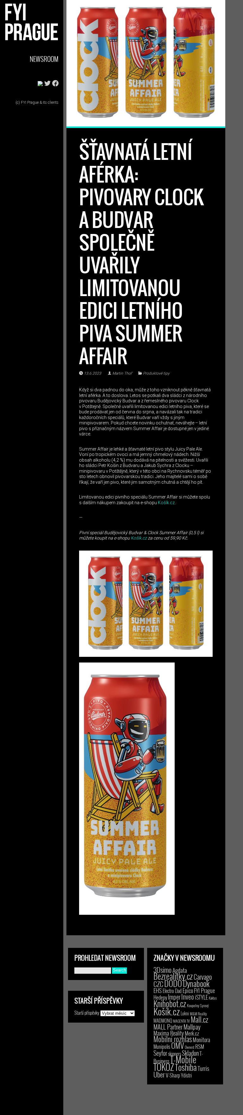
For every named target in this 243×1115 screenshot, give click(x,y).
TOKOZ (163, 1066)
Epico (188, 990)
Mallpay (192, 1026)
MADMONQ (162, 1020)
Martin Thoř (122, 373)
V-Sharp (173, 1075)
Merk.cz (192, 1033)
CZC (158, 984)
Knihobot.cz (169, 1003)
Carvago (203, 977)
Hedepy (160, 997)
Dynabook (196, 983)
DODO (173, 983)
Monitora (201, 1039)
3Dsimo (162, 970)
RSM (199, 1046)
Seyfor (160, 1053)
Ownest (189, 1047)
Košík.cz (166, 502)
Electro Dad (172, 991)
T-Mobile (183, 1059)
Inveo (187, 996)
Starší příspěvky (86, 1012)
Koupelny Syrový (198, 1005)
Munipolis (161, 1046)
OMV (177, 1045)
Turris (203, 1068)
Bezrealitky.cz (173, 976)
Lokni (185, 1013)
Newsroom (44, 59)
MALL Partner (168, 1026)
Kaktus (213, 998)
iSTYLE (201, 997)
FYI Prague (204, 990)
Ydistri (186, 1075)
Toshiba (186, 1067)
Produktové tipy (156, 373)
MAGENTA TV (181, 1021)
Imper (174, 996)
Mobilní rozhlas (172, 1038)
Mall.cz (199, 1019)
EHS (157, 990)
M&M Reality (198, 1014)
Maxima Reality (168, 1033)
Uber (159, 1074)
